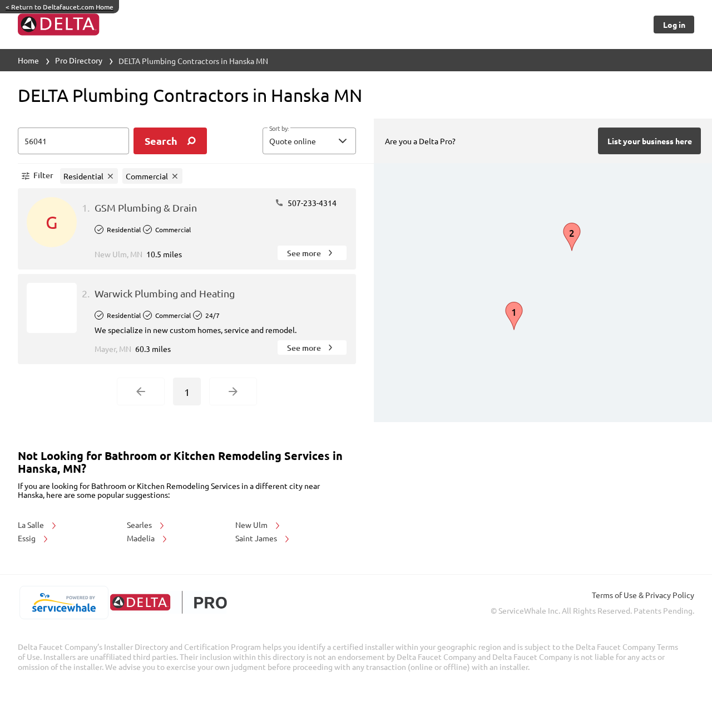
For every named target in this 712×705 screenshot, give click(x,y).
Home (28, 60)
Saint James (257, 538)
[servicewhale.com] (64, 602)
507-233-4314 (311, 203)
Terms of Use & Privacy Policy (643, 595)
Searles (140, 525)
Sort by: (279, 129)
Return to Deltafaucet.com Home (59, 6)
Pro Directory (78, 60)
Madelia (141, 538)
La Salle (32, 525)
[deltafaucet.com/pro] (168, 602)
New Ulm (252, 525)
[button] (309, 141)
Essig (27, 538)
